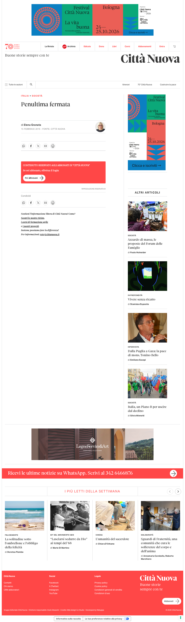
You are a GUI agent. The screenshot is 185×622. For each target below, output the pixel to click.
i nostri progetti (31, 226)
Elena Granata (32, 125)
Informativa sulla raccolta (68, 618)
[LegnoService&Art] (92, 444)
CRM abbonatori (11, 590)
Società (37, 95)
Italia (25, 95)
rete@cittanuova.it (49, 234)
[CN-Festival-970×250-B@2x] (92, 19)
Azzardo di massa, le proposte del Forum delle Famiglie (145, 244)
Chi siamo (8, 586)
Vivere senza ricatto (141, 299)
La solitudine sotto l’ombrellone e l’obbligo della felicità (21, 543)
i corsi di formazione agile (34, 222)
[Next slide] (178, 492)
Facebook (54, 582)
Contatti (7, 582)
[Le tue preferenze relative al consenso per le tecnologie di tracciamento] (180, 617)
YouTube (53, 593)
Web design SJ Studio (76, 610)
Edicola (87, 46)
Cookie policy (101, 586)
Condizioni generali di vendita (108, 590)
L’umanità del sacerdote (112, 539)
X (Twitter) (54, 586)
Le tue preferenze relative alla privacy (103, 618)
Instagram (54, 590)
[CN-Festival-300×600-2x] (147, 132)
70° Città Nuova (145, 84)
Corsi (127, 46)
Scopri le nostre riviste (32, 218)
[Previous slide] (170, 492)
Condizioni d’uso (102, 593)
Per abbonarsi (31, 178)
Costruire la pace (168, 84)
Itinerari (126, 84)
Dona (101, 46)
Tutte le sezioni (16, 84)
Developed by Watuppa (95, 610)
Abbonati (168, 601)
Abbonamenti (144, 46)
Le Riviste (49, 46)
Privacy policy (101, 582)
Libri (114, 46)
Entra (162, 46)
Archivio (71, 46)
